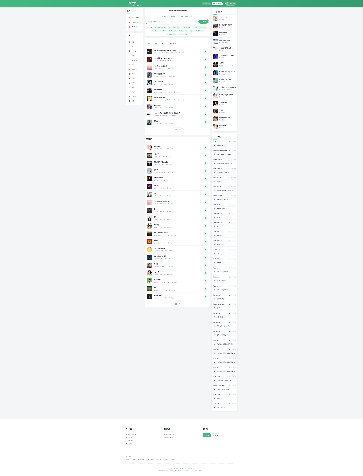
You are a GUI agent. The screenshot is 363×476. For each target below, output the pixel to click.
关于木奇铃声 (132, 434)
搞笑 (133, 65)
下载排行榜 (135, 22)
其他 (133, 92)
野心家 (218, 217)
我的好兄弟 (220, 245)
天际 (218, 254)
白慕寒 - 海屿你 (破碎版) (223, 389)
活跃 (156, 44)
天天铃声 (165, 459)
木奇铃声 (131, 2)
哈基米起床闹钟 (221, 145)
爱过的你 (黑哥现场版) (223, 199)
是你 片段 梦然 (221, 407)
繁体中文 (215, 435)
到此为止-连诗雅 (221, 281)
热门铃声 (134, 27)
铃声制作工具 (170, 434)
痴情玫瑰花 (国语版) (222, 272)
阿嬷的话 (219, 235)
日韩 (133, 83)
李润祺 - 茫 (220, 398)
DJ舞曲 (134, 51)
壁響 (134, 459)
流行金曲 (134, 60)
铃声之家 (128, 459)
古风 (133, 74)
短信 (133, 46)
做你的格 (219, 263)
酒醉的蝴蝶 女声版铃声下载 (224, 163)
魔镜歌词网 (141, 459)
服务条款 (130, 444)
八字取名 (173, 459)
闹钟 (133, 78)
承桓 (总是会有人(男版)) (223, 326)
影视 (133, 87)
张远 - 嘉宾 (220, 317)
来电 (133, 55)
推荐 (149, 44)
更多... (176, 129)
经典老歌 (134, 96)
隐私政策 (130, 441)
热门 (163, 44)
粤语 (133, 42)
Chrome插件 (170, 437)
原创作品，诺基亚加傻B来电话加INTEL (226, 344)
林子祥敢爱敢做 (221, 208)
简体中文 (206, 435)
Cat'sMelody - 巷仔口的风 (224, 172)
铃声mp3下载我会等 (222, 335)
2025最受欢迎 (135, 18)
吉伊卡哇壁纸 (150, 459)
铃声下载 (158, 459)
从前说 (218, 226)
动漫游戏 (134, 69)
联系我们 (130, 437)
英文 (133, 101)
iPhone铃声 (172, 44)
